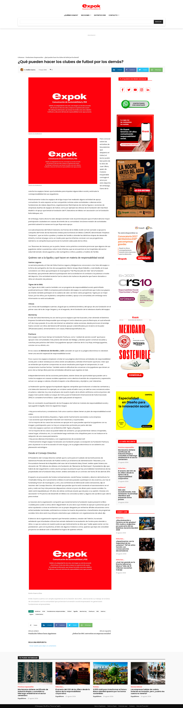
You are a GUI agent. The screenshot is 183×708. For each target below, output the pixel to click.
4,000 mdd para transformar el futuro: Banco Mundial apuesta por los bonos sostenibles (110, 691)
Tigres (31, 614)
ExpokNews (22, 698)
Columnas (21, 57)
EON (43, 611)
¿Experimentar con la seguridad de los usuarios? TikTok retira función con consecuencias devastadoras (125, 546)
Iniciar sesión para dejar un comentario (42, 646)
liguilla (75, 611)
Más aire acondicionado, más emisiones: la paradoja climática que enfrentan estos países (128, 495)
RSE (97, 611)
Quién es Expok (111, 706)
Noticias (96, 687)
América (37, 611)
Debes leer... (122, 468)
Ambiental (121, 487)
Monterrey (83, 611)
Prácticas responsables (126, 447)
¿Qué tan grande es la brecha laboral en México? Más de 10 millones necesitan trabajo (125, 566)
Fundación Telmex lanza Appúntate (42, 633)
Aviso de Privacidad (142, 706)
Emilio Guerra (30, 70)
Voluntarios (39, 614)
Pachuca (91, 611)
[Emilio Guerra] (22, 69)
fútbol (69, 611)
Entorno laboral (136, 687)
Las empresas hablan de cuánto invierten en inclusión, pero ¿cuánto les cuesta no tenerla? (147, 691)
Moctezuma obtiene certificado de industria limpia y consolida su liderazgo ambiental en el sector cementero (127, 455)
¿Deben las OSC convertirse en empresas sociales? (91, 633)
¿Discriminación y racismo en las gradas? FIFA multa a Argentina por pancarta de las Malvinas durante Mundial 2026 (127, 525)
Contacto (132, 706)
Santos (103, 611)
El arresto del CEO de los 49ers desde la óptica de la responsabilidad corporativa (127, 475)
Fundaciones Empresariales (34, 57)
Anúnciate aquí (123, 706)
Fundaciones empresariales (56, 611)
